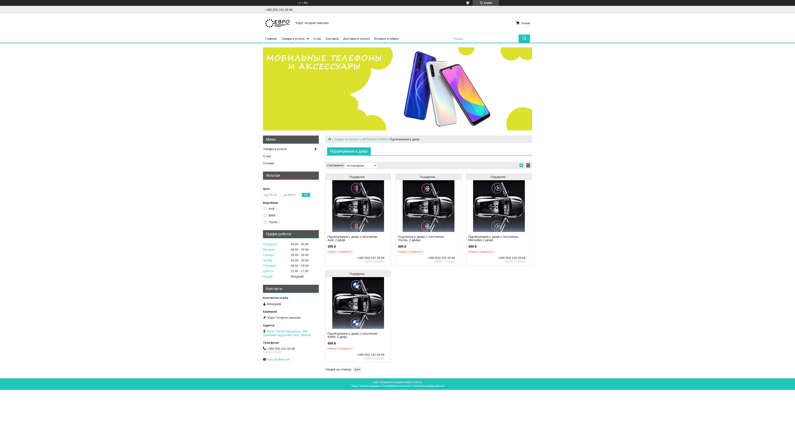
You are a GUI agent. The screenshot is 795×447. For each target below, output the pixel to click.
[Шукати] (524, 39)
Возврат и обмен (386, 38)
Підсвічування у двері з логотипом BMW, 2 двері (352, 335)
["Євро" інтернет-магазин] (277, 23)
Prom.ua (417, 382)
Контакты (332, 38)
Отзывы (268, 163)
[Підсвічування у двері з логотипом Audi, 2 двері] (358, 206)
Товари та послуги (346, 139)
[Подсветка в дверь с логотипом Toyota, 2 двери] (428, 206)
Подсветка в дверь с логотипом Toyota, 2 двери (421, 238)
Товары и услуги (293, 38)
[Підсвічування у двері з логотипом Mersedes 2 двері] (498, 206)
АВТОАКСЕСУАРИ (374, 139)
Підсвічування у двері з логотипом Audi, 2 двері (352, 238)
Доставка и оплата (356, 38)
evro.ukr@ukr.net (278, 359)
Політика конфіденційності (428, 386)
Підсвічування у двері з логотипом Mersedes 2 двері (493, 238)
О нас (317, 38)
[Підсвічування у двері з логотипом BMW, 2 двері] (358, 303)
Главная (271, 38)
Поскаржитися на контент (396, 386)
